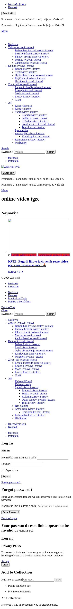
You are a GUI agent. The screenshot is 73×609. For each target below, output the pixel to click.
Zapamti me (11, 470)
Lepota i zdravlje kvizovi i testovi (33, 87)
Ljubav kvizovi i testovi (27, 96)
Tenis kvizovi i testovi (33, 127)
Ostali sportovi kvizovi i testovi (38, 124)
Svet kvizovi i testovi (26, 71)
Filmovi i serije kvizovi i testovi (32, 56)
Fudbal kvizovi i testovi (34, 118)
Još (10, 102)
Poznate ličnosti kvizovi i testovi (32, 53)
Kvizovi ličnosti (23, 105)
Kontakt (12, 7)
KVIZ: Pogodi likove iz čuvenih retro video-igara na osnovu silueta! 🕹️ (38, 263)
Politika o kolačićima (19, 301)
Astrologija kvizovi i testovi (29, 133)
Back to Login (9, 518)
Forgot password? (11, 482)
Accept (5, 561)
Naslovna (13, 44)
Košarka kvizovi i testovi (35, 121)
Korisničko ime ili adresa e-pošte (18, 457)
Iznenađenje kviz (17, 4)
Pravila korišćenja (17, 298)
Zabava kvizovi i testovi (21, 47)
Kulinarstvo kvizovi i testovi (30, 139)
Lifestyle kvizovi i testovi (28, 90)
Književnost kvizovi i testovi (30, 78)
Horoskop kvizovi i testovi (36, 136)
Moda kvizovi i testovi (27, 93)
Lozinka (5, 463)
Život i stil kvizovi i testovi (22, 84)
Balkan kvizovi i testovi (27, 68)
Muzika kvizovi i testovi (28, 59)
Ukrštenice (20, 142)
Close (4, 310)
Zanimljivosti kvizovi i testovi (31, 62)
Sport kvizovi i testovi (26, 111)
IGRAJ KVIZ (15, 271)
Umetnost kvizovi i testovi (29, 81)
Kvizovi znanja (23, 108)
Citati (18, 99)
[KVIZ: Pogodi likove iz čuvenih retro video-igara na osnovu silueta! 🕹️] (40, 236)
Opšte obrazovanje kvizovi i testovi (34, 75)
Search (50, 152)
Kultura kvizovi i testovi (21, 65)
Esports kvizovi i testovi (34, 115)
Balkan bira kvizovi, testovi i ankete (34, 50)
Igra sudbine (21, 130)
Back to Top (8, 307)
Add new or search (11, 579)
